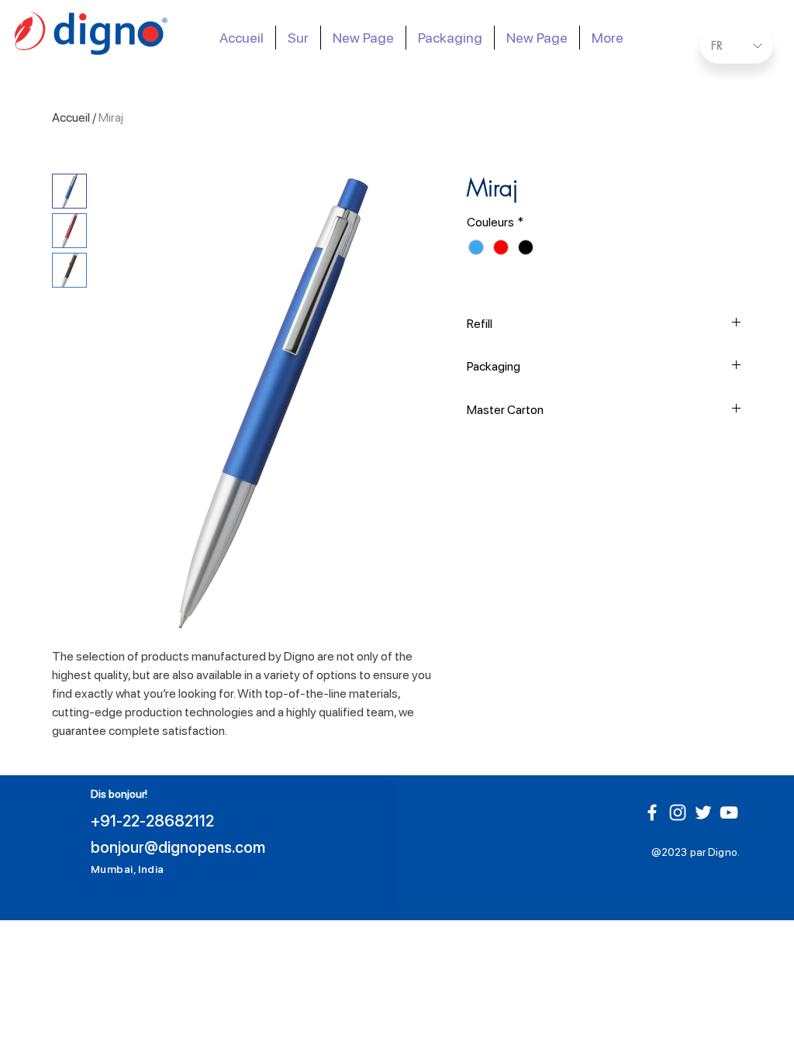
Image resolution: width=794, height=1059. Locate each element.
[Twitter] (703, 812)
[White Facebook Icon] (652, 812)
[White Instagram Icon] (678, 812)
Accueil (71, 117)
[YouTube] (729, 812)
